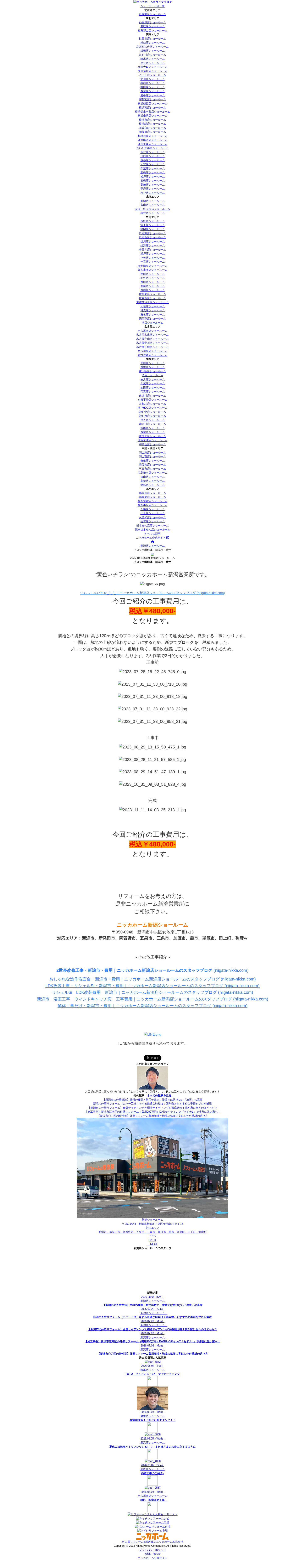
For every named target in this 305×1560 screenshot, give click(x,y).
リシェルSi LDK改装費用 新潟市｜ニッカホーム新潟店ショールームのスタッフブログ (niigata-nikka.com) (152, 992)
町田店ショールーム (152, 87)
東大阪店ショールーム (152, 371)
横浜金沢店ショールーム (152, 115)
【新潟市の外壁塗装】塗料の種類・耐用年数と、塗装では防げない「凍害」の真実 (153, 1099)
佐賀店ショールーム (152, 521)
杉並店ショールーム (152, 42)
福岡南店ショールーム (152, 493)
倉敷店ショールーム (152, 460)
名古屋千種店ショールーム (152, 347)
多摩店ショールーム (152, 91)
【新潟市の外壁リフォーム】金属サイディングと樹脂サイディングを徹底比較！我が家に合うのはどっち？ (152, 1107)
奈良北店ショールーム (152, 436)
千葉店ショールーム (152, 168)
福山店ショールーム (152, 476)
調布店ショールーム (152, 83)
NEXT (152, 1244)
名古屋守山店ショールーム (152, 338)
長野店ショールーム (152, 221)
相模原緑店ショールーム (152, 136)
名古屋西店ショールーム (152, 355)
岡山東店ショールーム (152, 452)
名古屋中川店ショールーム (152, 342)
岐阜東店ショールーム (152, 294)
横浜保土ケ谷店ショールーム (152, 111)
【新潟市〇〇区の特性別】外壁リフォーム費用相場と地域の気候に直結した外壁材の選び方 (152, 1115)
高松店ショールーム (152, 480)
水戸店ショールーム (152, 192)
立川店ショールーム (152, 79)
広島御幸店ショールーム (152, 472)
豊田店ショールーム (152, 282)
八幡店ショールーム (152, 509)
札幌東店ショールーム (152, 14)
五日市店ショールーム (152, 468)
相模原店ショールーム (152, 131)
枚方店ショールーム (152, 379)
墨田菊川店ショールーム (152, 71)
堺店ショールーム (152, 375)
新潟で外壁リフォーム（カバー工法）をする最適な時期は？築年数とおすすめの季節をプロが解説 (152, 1103)
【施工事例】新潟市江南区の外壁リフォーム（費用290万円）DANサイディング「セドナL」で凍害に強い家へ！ (152, 1111)
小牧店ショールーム (152, 257)
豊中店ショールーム (152, 367)
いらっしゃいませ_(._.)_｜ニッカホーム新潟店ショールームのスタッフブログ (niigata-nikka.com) (152, 593)
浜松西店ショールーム (152, 237)
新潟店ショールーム (152, 200)
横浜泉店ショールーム (152, 119)
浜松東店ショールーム (152, 233)
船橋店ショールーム (152, 172)
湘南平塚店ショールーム (152, 144)
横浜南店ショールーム (152, 107)
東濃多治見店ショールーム (152, 302)
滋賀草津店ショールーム (152, 440)
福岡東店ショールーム (152, 497)
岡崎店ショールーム (152, 286)
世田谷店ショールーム (152, 38)
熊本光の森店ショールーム (152, 525)
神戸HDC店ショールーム (152, 407)
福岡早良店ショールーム (152, 505)
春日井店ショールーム (152, 249)
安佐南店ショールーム (152, 464)
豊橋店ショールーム (152, 290)
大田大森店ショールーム (152, 66)
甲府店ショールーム (152, 188)
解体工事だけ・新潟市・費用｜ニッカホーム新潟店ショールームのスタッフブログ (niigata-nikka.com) (153, 1005)
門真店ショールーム (152, 391)
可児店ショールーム (152, 310)
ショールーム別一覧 (152, 6)
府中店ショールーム (152, 95)
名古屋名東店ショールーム (152, 334)
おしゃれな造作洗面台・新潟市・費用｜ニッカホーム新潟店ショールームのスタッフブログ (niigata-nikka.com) (152, 979)
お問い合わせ (152, 1553)
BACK (152, 1240)
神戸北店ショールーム (152, 411)
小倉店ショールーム (152, 513)
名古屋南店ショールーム (152, 330)
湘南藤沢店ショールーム (152, 139)
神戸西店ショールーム (152, 415)
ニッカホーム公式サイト (151, 537)
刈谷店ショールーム (152, 277)
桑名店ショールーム (152, 314)
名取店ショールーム (152, 26)
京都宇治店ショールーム (152, 399)
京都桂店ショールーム (152, 403)
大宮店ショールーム (152, 164)
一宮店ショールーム (152, 261)
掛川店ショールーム (152, 241)
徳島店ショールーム (152, 484)
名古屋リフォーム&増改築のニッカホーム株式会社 (152, 1541)
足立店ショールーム (152, 63)
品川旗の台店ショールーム (152, 46)
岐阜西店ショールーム (152, 298)
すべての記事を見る (159, 1095)
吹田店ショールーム (152, 387)
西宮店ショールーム (152, 432)
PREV (154, 1235)
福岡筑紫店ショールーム (152, 501)
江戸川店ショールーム (152, 54)
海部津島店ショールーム (152, 265)
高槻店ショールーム (152, 363)
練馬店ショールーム (152, 58)
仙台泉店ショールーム (152, 22)
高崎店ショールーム (152, 184)
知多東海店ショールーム (152, 269)
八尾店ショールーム (152, 383)
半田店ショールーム (152, 274)
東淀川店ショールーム (152, 395)
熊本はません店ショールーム (152, 529)
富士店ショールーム (152, 225)
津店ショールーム (152, 322)
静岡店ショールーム (152, 229)
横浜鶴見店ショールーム (152, 103)
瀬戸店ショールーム (152, 253)
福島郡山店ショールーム (152, 30)
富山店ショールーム (152, 204)
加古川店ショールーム (152, 424)
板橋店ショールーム (152, 50)
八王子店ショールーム (152, 75)
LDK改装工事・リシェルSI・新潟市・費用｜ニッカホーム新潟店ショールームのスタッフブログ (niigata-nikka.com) (152, 985)
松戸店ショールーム (152, 176)
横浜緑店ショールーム (152, 123)
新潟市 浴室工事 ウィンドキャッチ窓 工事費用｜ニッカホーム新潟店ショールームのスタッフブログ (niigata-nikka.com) (152, 999)
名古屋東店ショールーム (152, 350)
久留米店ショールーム (152, 517)
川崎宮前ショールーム (152, 127)
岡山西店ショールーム (152, 456)
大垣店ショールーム (152, 306)
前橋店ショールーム (152, 180)
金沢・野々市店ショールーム (152, 209)
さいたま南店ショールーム (152, 148)
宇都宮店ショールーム (152, 99)
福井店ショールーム (152, 213)
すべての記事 (152, 533)
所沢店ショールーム (152, 152)
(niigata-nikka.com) (152, 970)
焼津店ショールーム (152, 245)
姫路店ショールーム (152, 428)
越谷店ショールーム (152, 160)
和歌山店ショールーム (152, 444)
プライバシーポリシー (152, 1549)
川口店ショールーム (152, 156)
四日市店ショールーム (152, 318)
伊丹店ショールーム (152, 420)
